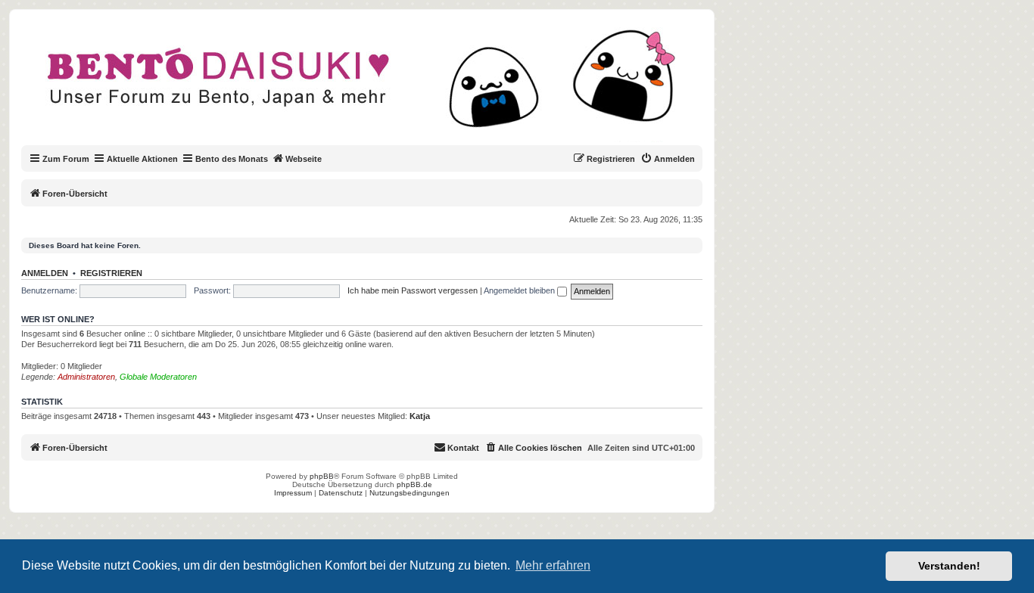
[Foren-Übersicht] (374, 86)
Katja (420, 416)
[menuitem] (667, 159)
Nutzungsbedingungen (409, 493)
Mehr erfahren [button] (552, 565)
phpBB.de (414, 484)
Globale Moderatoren (158, 376)
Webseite (303, 158)
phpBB (322, 476)
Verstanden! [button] (949, 566)
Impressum (293, 493)
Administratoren (86, 376)
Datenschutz (341, 493)
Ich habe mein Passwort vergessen (412, 290)
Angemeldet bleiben (520, 290)
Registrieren (111, 273)
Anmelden (44, 273)
